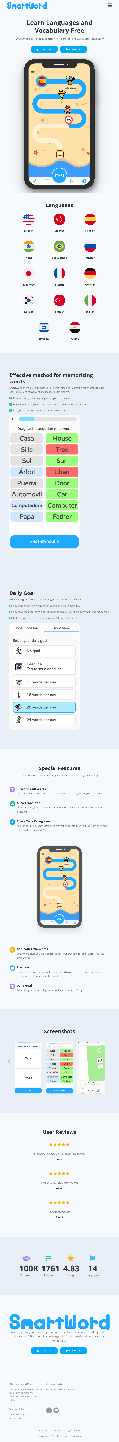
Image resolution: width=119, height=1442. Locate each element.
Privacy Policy (15, 1418)
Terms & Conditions (18, 1414)
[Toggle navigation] (110, 5)
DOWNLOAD (46, 49)
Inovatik (59, 1430)
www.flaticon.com (73, 1436)
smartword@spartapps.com (62, 1389)
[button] (9, 1061)
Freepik (55, 1436)
